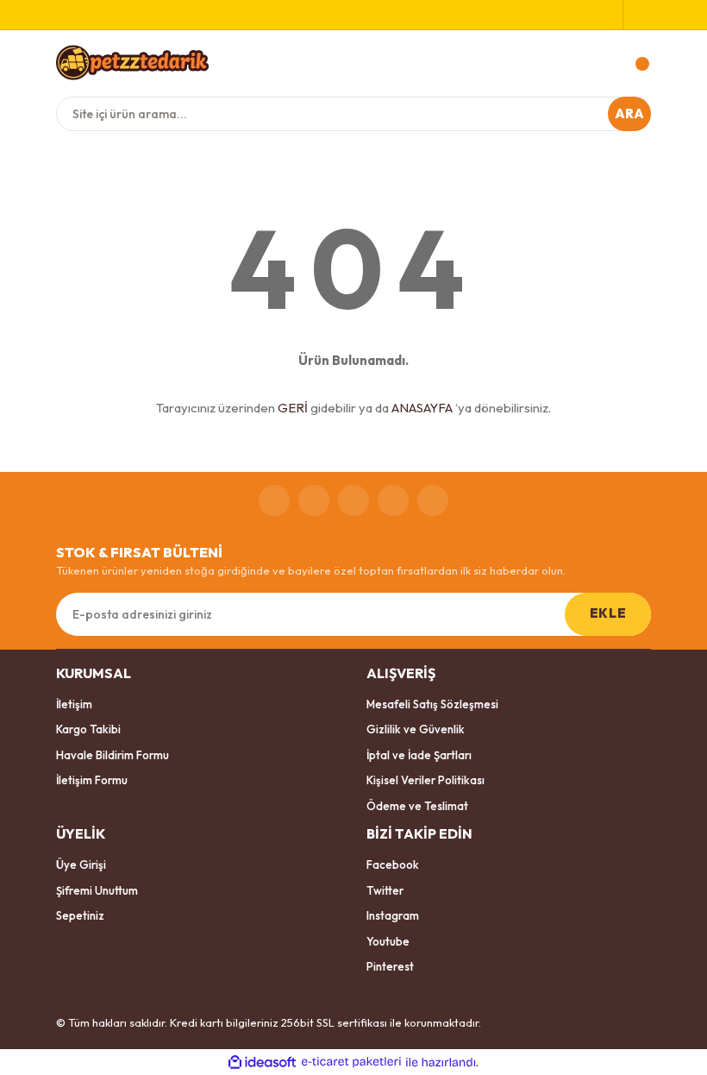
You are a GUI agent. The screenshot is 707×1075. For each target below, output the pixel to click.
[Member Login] (637, 14)
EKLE (608, 613)
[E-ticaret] (351, 1062)
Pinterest (390, 966)
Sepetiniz (80, 915)
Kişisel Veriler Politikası (425, 780)
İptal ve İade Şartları (419, 755)
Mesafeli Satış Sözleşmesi (432, 704)
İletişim (74, 704)
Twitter (385, 890)
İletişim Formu (92, 780)
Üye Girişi (81, 864)
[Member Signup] (609, 14)
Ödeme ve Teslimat (417, 806)
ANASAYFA (422, 407)
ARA (630, 113)
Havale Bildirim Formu (112, 755)
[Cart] (633, 64)
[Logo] (132, 62)
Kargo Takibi (88, 729)
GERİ (293, 407)
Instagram (392, 915)
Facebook (392, 864)
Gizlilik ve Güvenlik (415, 729)
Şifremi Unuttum (97, 890)
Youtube (388, 941)
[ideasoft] (262, 1062)
